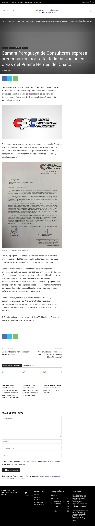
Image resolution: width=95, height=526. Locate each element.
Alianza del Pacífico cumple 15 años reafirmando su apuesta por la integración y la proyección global (31, 390)
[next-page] (7, 402)
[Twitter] (80, 11)
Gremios (21, 21)
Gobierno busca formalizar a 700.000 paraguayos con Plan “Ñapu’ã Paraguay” (50, 354)
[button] (91, 11)
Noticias (18, 48)
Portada (25, 48)
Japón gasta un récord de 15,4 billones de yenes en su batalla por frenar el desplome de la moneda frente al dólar (80, 516)
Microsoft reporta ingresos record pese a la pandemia (16, 353)
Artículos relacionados (12, 366)
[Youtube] (85, 11)
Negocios (11, 21)
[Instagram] (71, 11)
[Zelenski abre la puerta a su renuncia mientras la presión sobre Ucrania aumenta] (52, 377)
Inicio (3, 21)
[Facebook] (67, 11)
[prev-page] (3, 402)
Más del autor (29, 366)
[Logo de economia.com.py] (47, 10)
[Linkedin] (76, 11)
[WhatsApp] (15, 78)
